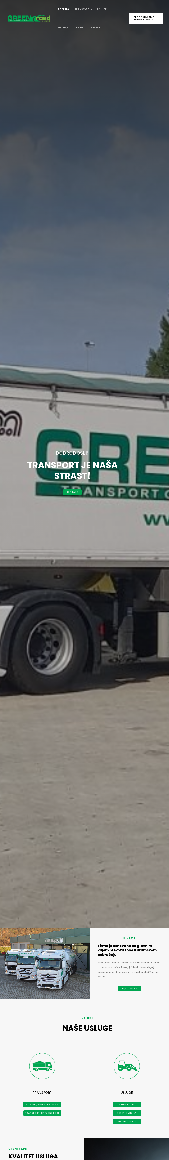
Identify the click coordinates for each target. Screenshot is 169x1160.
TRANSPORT (42, 1092)
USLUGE (127, 1092)
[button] (72, 492)
